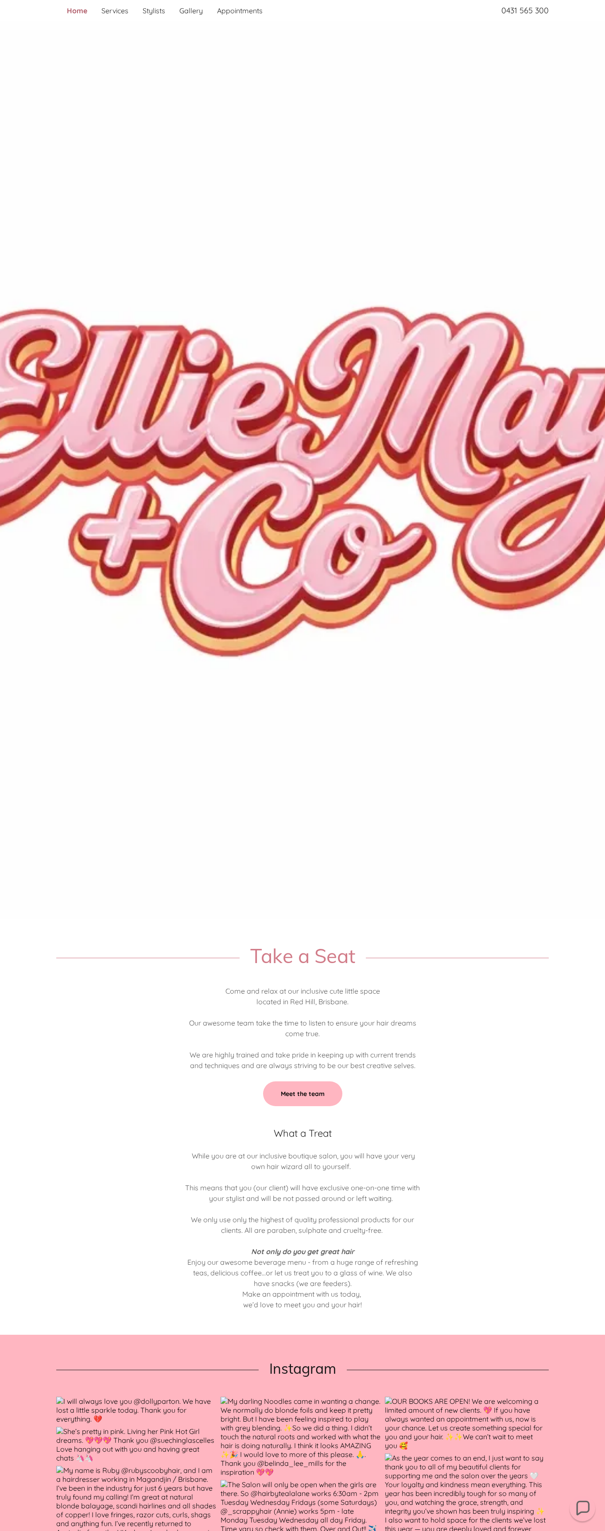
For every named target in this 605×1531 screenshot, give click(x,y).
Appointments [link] (240, 10)
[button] (582, 1508)
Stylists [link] (154, 10)
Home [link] (77, 10)
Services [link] (114, 10)
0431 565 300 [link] (525, 10)
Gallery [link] (191, 10)
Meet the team (303, 1094)
